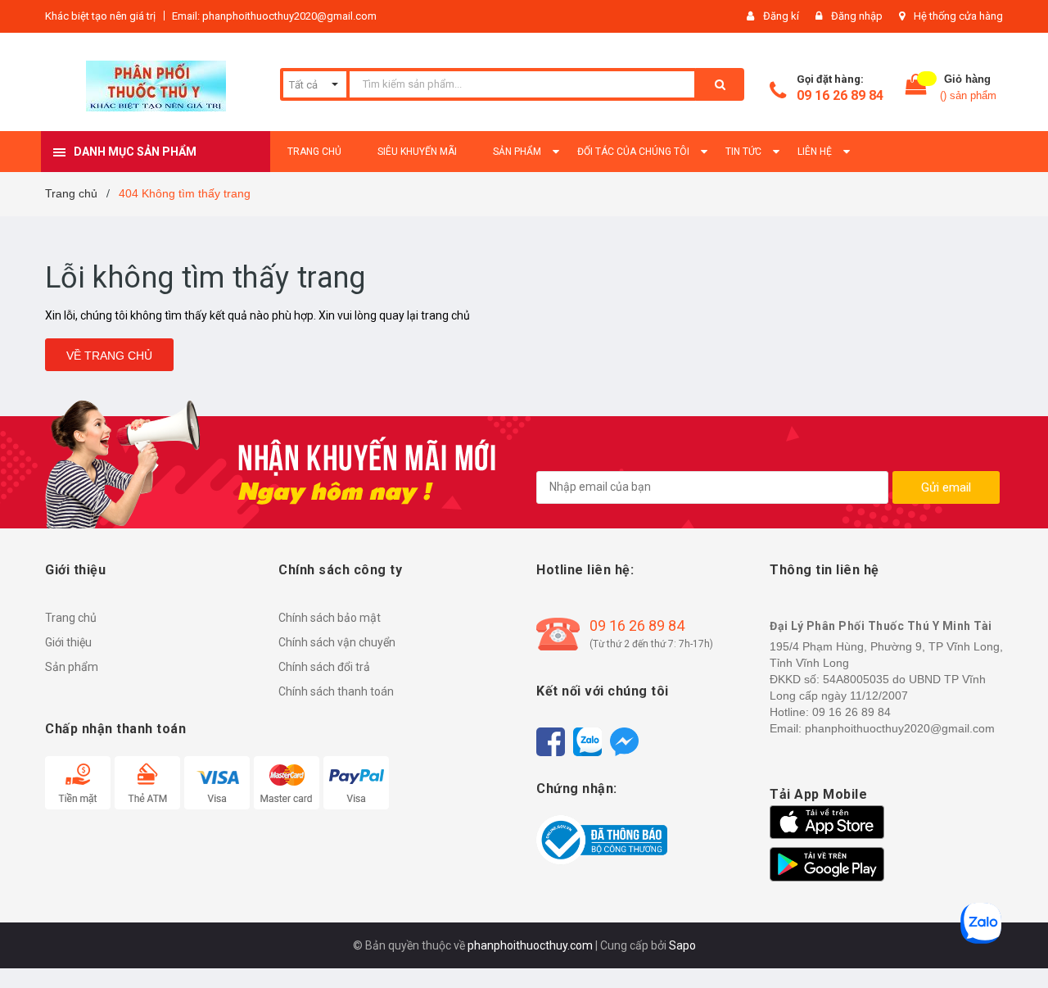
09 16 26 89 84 (840, 95)
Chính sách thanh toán (336, 691)
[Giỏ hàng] (916, 88)
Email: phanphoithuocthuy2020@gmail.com (274, 16)
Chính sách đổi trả (324, 666)
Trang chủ (71, 617)
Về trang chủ (109, 355)
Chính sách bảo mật (329, 617)
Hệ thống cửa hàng (958, 16)
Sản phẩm (71, 666)
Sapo (682, 945)
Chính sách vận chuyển (336, 642)
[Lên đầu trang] (1019, 947)
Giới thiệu (68, 642)
